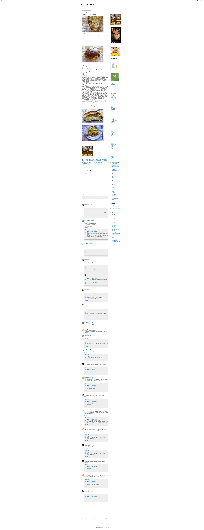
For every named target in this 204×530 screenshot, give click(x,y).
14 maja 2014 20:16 (92, 204)
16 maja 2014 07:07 (94, 385)
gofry (112, 99)
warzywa (112, 149)
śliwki (112, 143)
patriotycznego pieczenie (93, 380)
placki (112, 135)
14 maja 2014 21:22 (89, 289)
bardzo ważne (113, 84)
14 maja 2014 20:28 (93, 220)
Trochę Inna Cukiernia (115, 205)
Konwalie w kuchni (87, 220)
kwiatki (112, 109)
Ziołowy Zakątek (114, 169)
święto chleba (113, 144)
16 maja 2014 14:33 (94, 436)
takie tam (112, 145)
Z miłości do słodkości (87, 349)
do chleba (112, 95)
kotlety (112, 106)
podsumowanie (113, 136)
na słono (112, 119)
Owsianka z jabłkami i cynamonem (116, 236)
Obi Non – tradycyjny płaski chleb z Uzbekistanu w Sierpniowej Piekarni (116, 198)
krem (112, 107)
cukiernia (112, 92)
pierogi (112, 134)
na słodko (112, 118)
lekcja (112, 111)
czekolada (112, 93)
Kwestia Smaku (114, 165)
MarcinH (85, 377)
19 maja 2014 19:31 (94, 481)
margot (88, 231)
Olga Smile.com (114, 212)
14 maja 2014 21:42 (90, 303)
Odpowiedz (86, 207)
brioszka (112, 86)
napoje (112, 123)
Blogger (108, 527)
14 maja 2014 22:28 (90, 322)
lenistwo (112, 112)
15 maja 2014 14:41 (94, 369)
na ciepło (112, 117)
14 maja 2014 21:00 (94, 231)
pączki (112, 131)
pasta (112, 129)
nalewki (112, 122)
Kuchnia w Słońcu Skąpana (116, 208)
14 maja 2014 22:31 (94, 278)
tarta (112, 146)
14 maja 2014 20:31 (93, 243)
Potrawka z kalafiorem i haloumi (116, 179)
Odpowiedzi (87, 229)
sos (111, 142)
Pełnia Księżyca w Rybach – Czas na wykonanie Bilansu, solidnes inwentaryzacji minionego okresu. (116, 240)
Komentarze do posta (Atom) (89, 519)
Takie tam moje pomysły (115, 162)
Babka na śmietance (114, 163)
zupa (112, 156)
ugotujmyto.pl (86, 474)
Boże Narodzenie (113, 85)
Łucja (85, 289)
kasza (112, 104)
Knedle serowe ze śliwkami (115, 229)
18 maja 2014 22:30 (92, 474)
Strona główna (95, 518)
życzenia (112, 158)
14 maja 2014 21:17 (90, 259)
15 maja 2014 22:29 (90, 394)
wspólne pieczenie (114, 155)
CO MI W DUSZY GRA (87, 410)
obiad (112, 124)
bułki (112, 87)
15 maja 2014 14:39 (94, 356)
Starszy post (106, 518)
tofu (111, 147)
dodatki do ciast (113, 97)
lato (111, 110)
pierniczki (112, 133)
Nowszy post (84, 518)
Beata (85, 490)
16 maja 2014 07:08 (94, 401)
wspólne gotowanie (114, 154)
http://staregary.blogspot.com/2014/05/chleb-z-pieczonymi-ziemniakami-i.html (96, 170)
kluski (112, 105)
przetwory (112, 137)
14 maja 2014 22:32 (94, 282)
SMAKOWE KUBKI (87, 243)
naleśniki (112, 121)
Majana (85, 259)
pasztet (112, 130)
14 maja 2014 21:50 (94, 267)
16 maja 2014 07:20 (94, 410)
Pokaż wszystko (119, 201)
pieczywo (112, 132)
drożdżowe (112, 98)
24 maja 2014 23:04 (89, 490)
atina (85, 335)
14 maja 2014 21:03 (94, 251)
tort (111, 148)
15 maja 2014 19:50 (90, 377)
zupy (112, 157)
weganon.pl (113, 193)
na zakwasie (113, 120)
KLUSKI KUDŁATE (114, 194)
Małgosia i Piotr (86, 204)
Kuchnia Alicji (87, 4)
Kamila (85, 322)
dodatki (112, 96)
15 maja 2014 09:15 (94, 349)
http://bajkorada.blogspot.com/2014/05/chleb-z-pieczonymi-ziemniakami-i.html (95, 159)
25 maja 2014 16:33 (94, 496)
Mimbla (85, 394)
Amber (85, 303)
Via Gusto (113, 235)
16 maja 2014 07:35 (94, 419)
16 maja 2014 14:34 (94, 452)
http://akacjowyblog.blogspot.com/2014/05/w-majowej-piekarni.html (95, 188)
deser (112, 94)
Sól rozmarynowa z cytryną (115, 221)
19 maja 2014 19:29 (94, 466)
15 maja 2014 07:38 (89, 335)
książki (112, 108)
